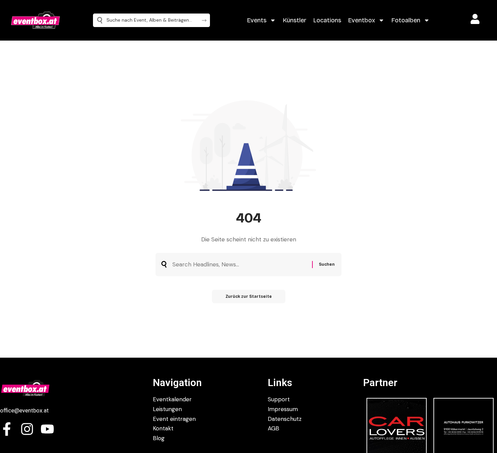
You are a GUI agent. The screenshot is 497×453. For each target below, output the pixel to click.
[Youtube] (47, 429)
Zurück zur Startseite (249, 296)
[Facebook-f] (7, 429)
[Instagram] (27, 429)
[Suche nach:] (239, 264)
